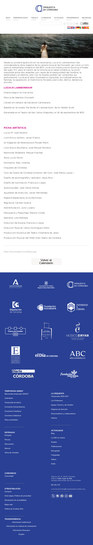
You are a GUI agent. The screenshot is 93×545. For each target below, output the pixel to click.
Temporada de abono (13, 402)
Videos (53, 459)
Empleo (54, 442)
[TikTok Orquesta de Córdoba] (57, 497)
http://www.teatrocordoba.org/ (20, 252)
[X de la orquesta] (67, 24)
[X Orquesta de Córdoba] (53, 497)
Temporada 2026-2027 (60, 396)
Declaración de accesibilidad (15, 500)
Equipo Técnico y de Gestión (62, 405)
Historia (54, 418)
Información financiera (21, 530)
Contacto (8, 491)
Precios (7, 440)
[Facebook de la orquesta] (70, 24)
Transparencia (72, 18)
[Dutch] (68, 28)
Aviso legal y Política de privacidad (18, 496)
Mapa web (9, 504)
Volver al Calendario (46, 261)
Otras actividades (11, 420)
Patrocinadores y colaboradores (63, 414)
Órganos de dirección (59, 409)
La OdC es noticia (58, 438)
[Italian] (81, 28)
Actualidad (58, 18)
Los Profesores (57, 400)
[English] (72, 28)
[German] (78, 28)
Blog (52, 433)
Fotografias (55, 455)
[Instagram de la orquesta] (74, 24)
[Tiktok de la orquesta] (64, 24)
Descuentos (9, 444)
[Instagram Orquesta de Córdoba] (66, 496)
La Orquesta (46, 18)
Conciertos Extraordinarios (15, 407)
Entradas (8, 435)
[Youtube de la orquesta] (77, 24)
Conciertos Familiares (13, 411)
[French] (75, 28)
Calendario (9, 398)
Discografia (55, 451)
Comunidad (9, 476)
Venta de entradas (12, 453)
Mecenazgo (86, 18)
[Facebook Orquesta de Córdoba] (62, 496)
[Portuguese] (84, 28)
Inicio (8, 18)
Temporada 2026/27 (20, 18)
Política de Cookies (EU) (14, 509)
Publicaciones (56, 446)
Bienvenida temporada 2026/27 (17, 394)
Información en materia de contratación (21, 526)
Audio (53, 464)
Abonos (7, 448)
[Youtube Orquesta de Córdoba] (70, 496)
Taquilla (34, 18)
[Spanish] (87, 28)
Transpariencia (13, 519)
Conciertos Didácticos (13, 415)
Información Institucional (21, 522)
